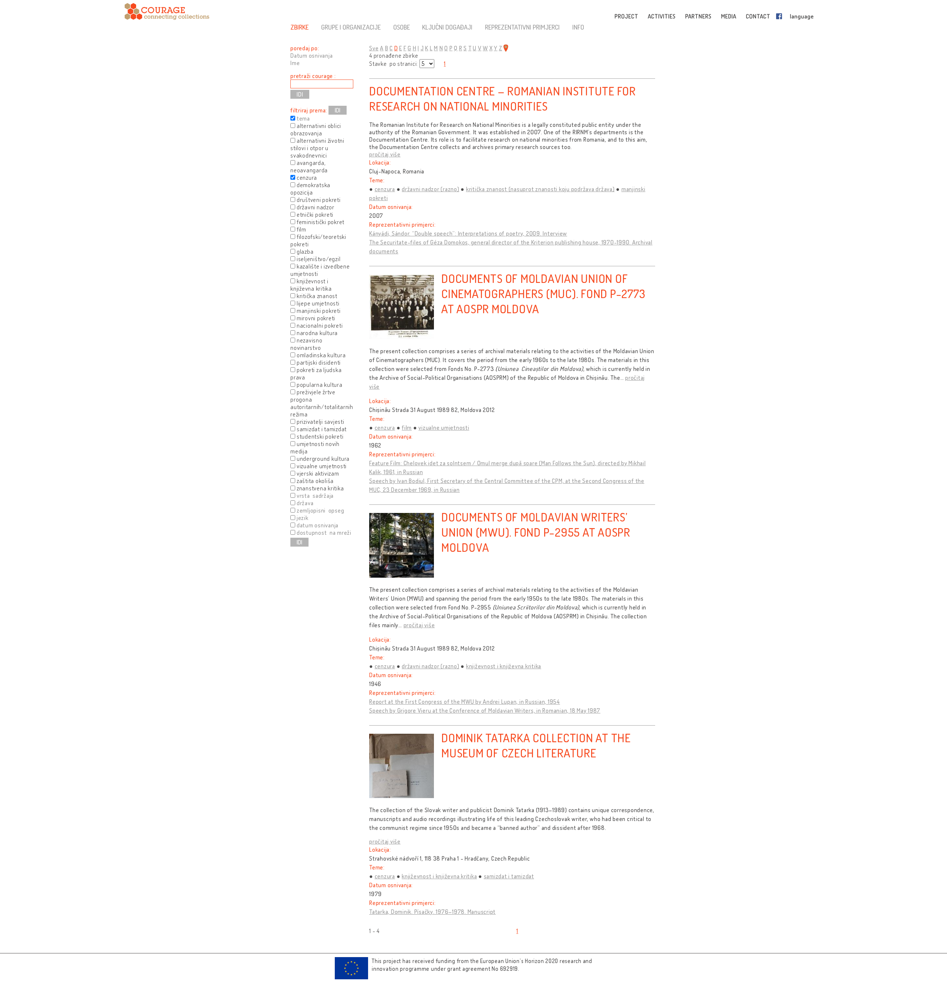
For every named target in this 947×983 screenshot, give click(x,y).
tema (303, 118)
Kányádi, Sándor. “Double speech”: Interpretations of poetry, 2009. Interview (468, 233)
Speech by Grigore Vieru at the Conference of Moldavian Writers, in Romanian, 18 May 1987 (484, 710)
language (801, 16)
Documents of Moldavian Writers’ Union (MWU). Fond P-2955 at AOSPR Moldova (535, 532)
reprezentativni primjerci (522, 27)
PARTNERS (698, 16)
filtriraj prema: (308, 110)
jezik (303, 517)
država (305, 503)
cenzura (385, 189)
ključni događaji (447, 27)
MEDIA (728, 16)
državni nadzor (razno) (430, 189)
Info (578, 27)
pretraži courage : (313, 76)
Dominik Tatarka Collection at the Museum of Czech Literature (536, 745)
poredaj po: (304, 48)
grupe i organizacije (351, 27)
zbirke (299, 27)
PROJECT (626, 16)
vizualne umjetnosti (443, 427)
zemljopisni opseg (320, 510)
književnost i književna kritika (503, 666)
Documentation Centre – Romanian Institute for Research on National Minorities (502, 98)
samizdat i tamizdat (509, 876)
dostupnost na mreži (324, 532)
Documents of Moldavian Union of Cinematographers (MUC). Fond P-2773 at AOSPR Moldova (543, 293)
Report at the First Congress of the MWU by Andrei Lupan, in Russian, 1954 (464, 701)
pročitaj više (385, 154)
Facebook (780, 16)
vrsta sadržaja (315, 495)
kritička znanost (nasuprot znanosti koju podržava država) (540, 189)
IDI (337, 110)
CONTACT (758, 16)
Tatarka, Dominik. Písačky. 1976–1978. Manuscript (432, 911)
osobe (401, 27)
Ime (295, 63)
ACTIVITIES (661, 16)
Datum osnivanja (311, 55)
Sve (373, 48)
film (407, 427)
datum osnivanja (317, 525)
